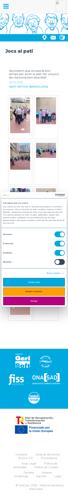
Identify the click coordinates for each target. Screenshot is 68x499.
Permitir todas (34, 282)
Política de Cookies (46, 467)
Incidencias (21, 476)
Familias (29, 472)
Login (57, 476)
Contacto (21, 454)
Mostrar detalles (54, 273)
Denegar (34, 301)
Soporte (41, 476)
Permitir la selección (34, 291)
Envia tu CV (25, 458)
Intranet (47, 472)
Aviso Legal (29, 463)
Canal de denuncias (47, 454)
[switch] (60, 244)
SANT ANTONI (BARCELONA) (28, 86)
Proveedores (49, 458)
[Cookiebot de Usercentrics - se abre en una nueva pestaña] (49, 195)
